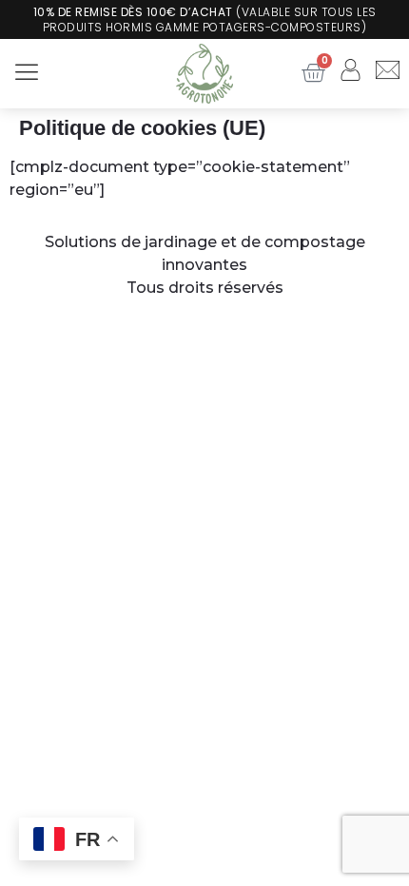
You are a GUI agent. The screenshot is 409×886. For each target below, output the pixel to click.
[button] (27, 73)
